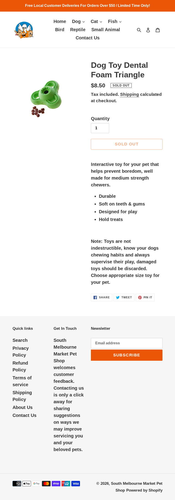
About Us (23, 407)
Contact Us (24, 415)
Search (20, 340)
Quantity (100, 118)
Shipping (129, 94)
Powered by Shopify (144, 490)
